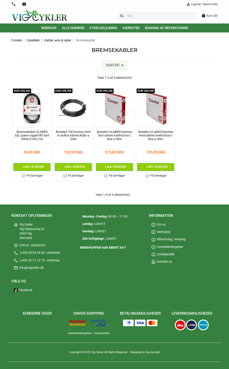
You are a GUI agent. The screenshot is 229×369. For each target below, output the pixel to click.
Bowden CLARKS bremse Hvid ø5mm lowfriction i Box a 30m (155, 135)
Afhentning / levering (168, 239)
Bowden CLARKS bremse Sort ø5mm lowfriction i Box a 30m (114, 135)
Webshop (49, 28)
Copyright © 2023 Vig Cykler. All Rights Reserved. (99, 352)
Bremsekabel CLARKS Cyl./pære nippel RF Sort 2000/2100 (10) (32, 135)
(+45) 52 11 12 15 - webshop (36, 260)
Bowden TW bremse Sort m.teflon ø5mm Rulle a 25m (73, 135)
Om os (158, 224)
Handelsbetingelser (167, 247)
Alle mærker (73, 28)
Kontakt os (161, 262)
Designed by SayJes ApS (145, 352)
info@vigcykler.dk (29, 268)
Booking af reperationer (166, 28)
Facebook (25, 290)
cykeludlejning (103, 28)
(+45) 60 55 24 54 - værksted (37, 253)
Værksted (131, 28)
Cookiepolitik (162, 254)
